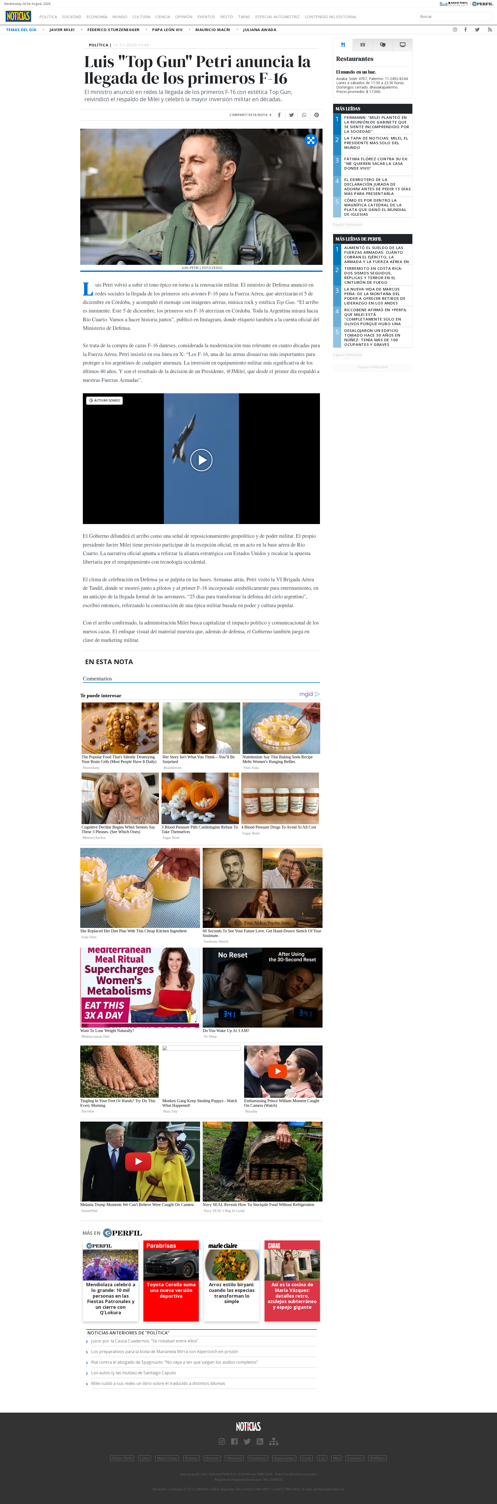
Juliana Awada (259, 29)
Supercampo (284, 1458)
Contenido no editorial (331, 16)
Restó (226, 16)
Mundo (119, 16)
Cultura (141, 16)
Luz (322, 1458)
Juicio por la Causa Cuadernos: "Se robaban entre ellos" (144, 1341)
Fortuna (191, 1458)
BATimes (377, 1458)
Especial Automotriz (277, 16)
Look (306, 1458)
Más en (91, 1233)
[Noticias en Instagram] (455, 30)
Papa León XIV (168, 29)
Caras (144, 1458)
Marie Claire (167, 1458)
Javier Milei (62, 29)
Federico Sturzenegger (114, 29)
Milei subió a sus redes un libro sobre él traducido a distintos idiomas (158, 1383)
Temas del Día (22, 29)
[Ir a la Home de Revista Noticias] (18, 16)
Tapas (244, 16)
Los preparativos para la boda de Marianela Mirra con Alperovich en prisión (164, 1351)
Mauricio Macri (213, 29)
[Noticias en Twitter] (477, 30)
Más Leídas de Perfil (359, 239)
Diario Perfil (122, 1458)
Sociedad (71, 16)
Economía (96, 16)
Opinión (183, 16)
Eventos (206, 16)
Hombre (212, 1458)
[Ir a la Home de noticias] (248, 1426)
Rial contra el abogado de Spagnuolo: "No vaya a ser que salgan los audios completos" (174, 1362)
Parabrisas (258, 1458)
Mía (336, 1458)
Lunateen (354, 1458)
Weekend (234, 1458)
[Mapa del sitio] (273, 1442)
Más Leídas (348, 109)
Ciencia (162, 16)
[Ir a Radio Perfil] (454, 3)
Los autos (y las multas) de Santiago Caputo (133, 1373)
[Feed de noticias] (490, 30)
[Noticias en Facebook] (465, 30)
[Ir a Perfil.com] (482, 3)
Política (48, 16)
